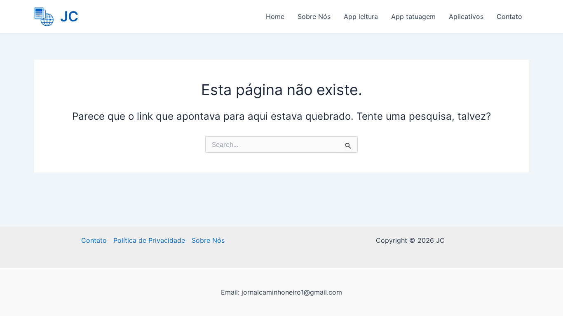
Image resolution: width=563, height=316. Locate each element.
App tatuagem (413, 16)
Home (275, 16)
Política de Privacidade (149, 240)
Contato (509, 16)
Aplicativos (466, 16)
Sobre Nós (314, 16)
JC (69, 16)
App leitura (361, 16)
